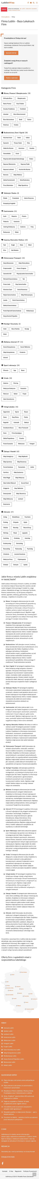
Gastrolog (27, 538)
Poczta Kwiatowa (8, 467)
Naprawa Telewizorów (9, 164)
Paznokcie (23, 388)
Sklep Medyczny (19, 477)
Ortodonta (6, 554)
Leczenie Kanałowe (19, 554)
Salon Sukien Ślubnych (9, 483)
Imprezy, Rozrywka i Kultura (14, 240)
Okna (28, 143)
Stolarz (31, 159)
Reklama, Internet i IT (11, 342)
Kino (4, 250)
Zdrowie (7, 512)
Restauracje (6, 232)
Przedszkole (15, 198)
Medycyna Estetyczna (9, 388)
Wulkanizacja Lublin (10, 1056)
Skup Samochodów (20, 284)
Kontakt (32, 1151)
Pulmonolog (18, 549)
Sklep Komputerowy (9, 352)
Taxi (24, 279)
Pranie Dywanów (8, 443)
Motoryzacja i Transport (12, 258)
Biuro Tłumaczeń (23, 428)
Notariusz (6, 125)
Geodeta (31, 148)
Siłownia (5, 370)
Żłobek (5, 198)
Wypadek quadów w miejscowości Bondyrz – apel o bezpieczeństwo (20, 1113)
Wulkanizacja (30, 311)
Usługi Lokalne (9, 407)
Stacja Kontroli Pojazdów (10, 316)
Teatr (4, 245)
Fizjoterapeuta (22, 559)
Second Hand (25, 483)
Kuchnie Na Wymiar (24, 169)
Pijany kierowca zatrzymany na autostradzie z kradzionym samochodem (18, 1087)
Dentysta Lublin (9, 1028)
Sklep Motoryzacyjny (27, 295)
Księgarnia (6, 488)
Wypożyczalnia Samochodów (25, 273)
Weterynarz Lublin (9, 1040)
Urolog (5, 517)
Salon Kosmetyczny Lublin (12, 1049)
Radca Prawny (7, 103)
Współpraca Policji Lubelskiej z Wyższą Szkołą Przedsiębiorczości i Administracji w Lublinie (18, 1092)
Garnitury (6, 472)
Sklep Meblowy (18, 175)
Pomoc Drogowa (21, 268)
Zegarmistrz (6, 412)
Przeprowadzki (7, 268)
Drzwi (17, 153)
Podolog (5, 522)
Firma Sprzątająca (17, 433)
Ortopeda (15, 522)
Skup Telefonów (18, 488)
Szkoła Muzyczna (29, 198)
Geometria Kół (7, 273)
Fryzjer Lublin (8, 1046)
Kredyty (16, 125)
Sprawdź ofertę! (11, 53)
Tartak (19, 137)
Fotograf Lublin (8, 1043)
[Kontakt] (30, 2)
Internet (5, 357)
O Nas (11, 1171)
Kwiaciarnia (6, 504)
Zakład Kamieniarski (9, 180)
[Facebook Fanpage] (28, 2)
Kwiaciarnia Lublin (9, 1037)
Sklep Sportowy (7, 462)
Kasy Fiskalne (20, 103)
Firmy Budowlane (8, 185)
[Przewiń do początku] (34, 1174)
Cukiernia (22, 227)
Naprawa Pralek (25, 164)
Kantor (29, 119)
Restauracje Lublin (9, 1062)
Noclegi (27, 329)
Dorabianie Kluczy (8, 428)
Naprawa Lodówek (8, 169)
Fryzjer (24, 394)
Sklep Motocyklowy (24, 263)
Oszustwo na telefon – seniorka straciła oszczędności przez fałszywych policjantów (21, 1118)
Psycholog (30, 549)
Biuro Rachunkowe (8, 119)
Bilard (30, 245)
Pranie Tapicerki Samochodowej (12, 311)
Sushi (4, 216)
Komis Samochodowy (18, 300)
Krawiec (21, 438)
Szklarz (28, 137)
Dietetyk (5, 564)
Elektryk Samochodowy (9, 305)
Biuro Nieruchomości (19, 114)
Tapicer (17, 412)
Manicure (6, 394)
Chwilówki (23, 109)
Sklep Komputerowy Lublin (12, 1053)
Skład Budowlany (25, 180)
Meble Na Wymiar (8, 148)
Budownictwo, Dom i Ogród (14, 133)
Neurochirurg (27, 527)
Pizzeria (24, 216)
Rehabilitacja (15, 517)
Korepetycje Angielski (9, 203)
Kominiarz (21, 148)
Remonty (5, 175)
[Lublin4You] (7, 2)
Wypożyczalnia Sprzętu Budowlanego (13, 159)
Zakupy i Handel (10, 451)
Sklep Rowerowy (21, 462)
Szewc (5, 417)
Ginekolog (17, 538)
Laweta (5, 300)
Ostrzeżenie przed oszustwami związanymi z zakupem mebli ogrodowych (18, 1108)
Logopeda (24, 533)
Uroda (6, 378)
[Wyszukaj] (33, 3)
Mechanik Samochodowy (10, 279)
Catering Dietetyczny (9, 227)
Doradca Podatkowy (9, 109)
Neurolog (15, 527)
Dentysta (15, 564)
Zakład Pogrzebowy (8, 438)
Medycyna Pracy (8, 559)
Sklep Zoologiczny (8, 456)
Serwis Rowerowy (22, 289)
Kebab (17, 232)
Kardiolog (6, 538)
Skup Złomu (15, 417)
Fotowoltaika (7, 153)
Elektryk (26, 422)
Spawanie (6, 143)
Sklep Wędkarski (23, 456)
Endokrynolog (7, 543)
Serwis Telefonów (25, 347)
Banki (20, 119)
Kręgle (13, 245)
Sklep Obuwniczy (21, 493)
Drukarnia (22, 352)
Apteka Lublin (8, 1031)
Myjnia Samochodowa (9, 295)
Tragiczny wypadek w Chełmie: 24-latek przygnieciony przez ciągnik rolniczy (16, 1102)
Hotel (4, 329)
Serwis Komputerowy (9, 347)
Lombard (20, 499)
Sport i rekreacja (10, 365)
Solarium (5, 383)
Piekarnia (6, 221)
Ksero (5, 433)
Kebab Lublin (8, 1065)
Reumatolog (6, 549)
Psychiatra (27, 517)
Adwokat (5, 114)
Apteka (25, 564)
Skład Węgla (6, 477)
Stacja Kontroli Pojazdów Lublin (14, 1059)
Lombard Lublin (8, 1034)
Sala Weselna (14, 250)
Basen (22, 370)
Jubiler (32, 467)
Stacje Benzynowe (8, 263)
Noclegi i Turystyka (11, 324)
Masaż (15, 533)
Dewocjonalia (7, 493)
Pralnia (26, 417)
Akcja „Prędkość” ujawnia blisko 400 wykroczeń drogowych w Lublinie (19, 1097)
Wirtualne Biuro (7, 98)
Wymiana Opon (7, 289)
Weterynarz (21, 443)
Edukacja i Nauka (10, 193)
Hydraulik (16, 422)
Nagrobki (5, 422)
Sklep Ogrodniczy (23, 185)
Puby (32, 227)
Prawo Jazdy (6, 284)
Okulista (5, 527)
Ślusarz (26, 412)
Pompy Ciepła (18, 143)
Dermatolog (19, 543)
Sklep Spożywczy (18, 472)
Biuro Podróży (16, 329)
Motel (5, 334)
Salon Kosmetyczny (8, 399)
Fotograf (32, 443)
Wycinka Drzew (7, 137)
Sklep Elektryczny (8, 499)
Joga (14, 370)
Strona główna (5, 17)
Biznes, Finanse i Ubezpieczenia (15, 93)
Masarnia (14, 216)
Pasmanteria (21, 467)
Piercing (15, 383)
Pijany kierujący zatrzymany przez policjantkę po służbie (19, 1081)
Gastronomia (8, 211)
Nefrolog (5, 533)
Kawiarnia (16, 221)
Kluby (21, 245)
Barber (16, 394)
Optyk (25, 522)
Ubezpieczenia (21, 98)
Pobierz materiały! (12, 78)
